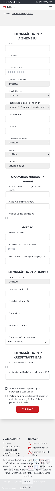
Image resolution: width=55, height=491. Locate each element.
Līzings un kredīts (11, 446)
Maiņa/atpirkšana (11, 453)
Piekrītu (27, 481)
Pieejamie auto (10, 450)
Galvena (6, 14)
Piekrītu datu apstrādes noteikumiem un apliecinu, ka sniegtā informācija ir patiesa (28, 399)
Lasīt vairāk (27, 487)
